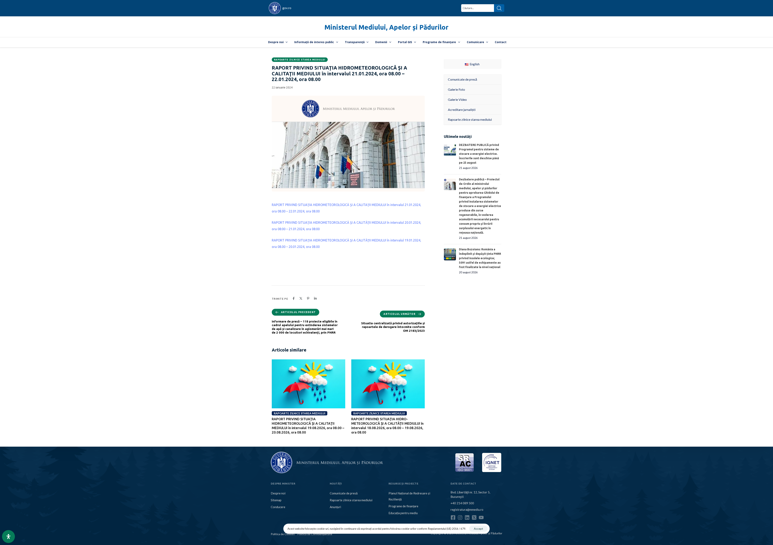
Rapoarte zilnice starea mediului (300, 59)
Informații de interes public (314, 42)
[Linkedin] (467, 517)
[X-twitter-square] (474, 517)
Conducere (278, 507)
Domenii (381, 42)
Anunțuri (335, 507)
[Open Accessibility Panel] (8, 536)
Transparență (355, 42)
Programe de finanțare (439, 42)
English (474, 64)
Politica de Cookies (283, 534)
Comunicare (475, 42)
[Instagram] (460, 517)
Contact (500, 42)
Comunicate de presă (344, 493)
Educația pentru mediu (403, 513)
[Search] (499, 8)
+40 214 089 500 (462, 503)
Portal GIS (405, 42)
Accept (478, 528)
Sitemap (276, 500)
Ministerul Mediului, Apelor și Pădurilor (386, 27)
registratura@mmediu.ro (467, 509)
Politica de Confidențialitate (314, 534)
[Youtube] (481, 517)
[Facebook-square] (453, 517)
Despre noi (276, 42)
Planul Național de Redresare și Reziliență (409, 496)
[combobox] (477, 8)
